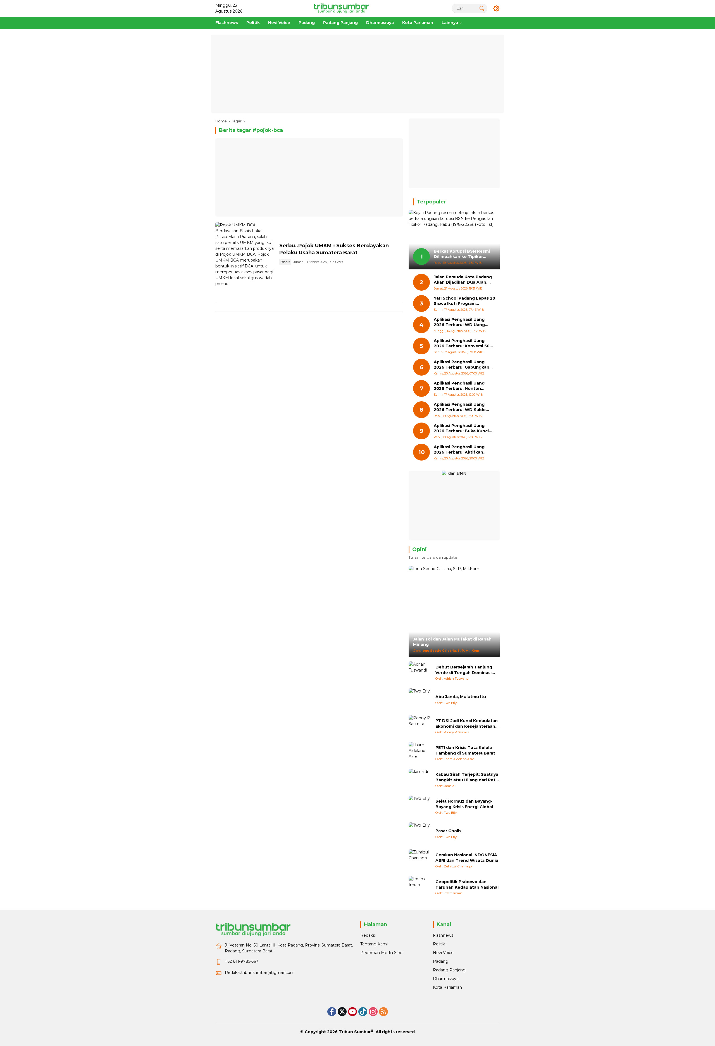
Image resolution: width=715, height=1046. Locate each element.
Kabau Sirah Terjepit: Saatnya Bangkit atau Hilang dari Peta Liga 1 (466, 777)
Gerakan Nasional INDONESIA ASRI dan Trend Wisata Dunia (466, 857)
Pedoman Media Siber (382, 952)
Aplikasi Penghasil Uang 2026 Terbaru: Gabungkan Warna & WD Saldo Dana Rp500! (461, 364)
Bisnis (285, 262)
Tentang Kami (374, 944)
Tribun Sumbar (355, 1031)
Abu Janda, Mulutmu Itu (460, 696)
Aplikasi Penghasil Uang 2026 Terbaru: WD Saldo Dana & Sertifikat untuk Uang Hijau (460, 407)
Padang (440, 961)
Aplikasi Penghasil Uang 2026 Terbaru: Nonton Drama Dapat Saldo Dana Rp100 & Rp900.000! (460, 386)
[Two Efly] (420, 699)
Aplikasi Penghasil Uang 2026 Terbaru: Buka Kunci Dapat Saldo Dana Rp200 (461, 428)
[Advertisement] (357, 74)
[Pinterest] (352, 1011)
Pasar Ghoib (448, 830)
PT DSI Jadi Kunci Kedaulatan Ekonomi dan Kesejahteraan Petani (466, 723)
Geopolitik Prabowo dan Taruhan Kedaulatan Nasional (467, 884)
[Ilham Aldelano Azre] (420, 753)
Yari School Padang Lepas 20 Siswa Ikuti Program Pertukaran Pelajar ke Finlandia (464, 301)
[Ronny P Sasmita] (420, 726)
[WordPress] (362, 1011)
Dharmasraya (446, 978)
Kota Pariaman (447, 987)
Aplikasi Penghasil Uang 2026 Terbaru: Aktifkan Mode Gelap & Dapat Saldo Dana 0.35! (462, 449)
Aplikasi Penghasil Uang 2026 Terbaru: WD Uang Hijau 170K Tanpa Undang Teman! (461, 322)
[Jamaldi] (420, 780)
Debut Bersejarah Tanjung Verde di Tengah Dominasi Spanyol (463, 670)
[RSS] (383, 1011)
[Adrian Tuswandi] (420, 672)
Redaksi (368, 935)
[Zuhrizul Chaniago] (420, 860)
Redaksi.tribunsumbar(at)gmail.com (259, 972)
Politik (439, 944)
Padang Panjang (449, 970)
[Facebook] (331, 1011)
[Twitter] (342, 1011)
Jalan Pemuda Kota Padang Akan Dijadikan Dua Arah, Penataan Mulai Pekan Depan (463, 279)
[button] (481, 8)
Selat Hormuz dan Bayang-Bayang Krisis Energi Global (464, 804)
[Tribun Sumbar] (341, 8)
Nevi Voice (443, 952)
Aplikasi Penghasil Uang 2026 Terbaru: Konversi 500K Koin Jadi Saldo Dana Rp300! (464, 343)
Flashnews (443, 935)
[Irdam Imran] (420, 887)
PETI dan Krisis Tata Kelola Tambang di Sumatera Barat (465, 750)
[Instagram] (373, 1011)
